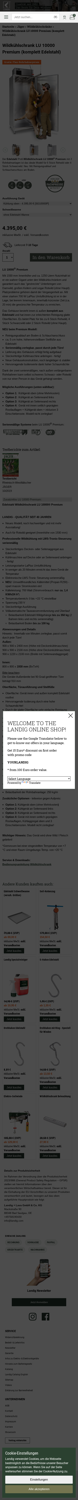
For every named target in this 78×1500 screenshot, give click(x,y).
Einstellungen (39, 1479)
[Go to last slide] (5, 149)
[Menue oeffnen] (6, 17)
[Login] (64, 17)
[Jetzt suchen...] (55, 17)
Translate (34, 783)
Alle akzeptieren (39, 1489)
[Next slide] (63, 149)
